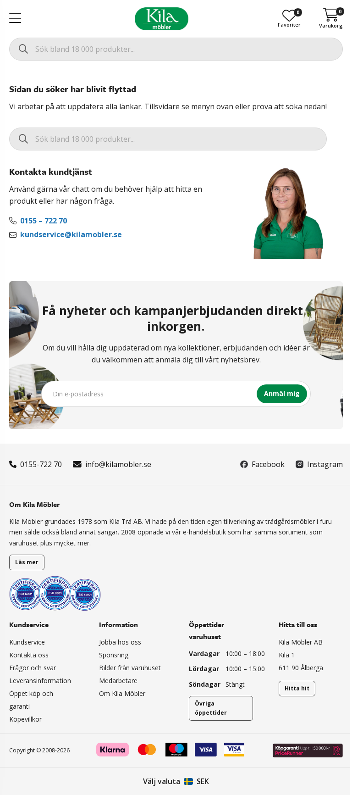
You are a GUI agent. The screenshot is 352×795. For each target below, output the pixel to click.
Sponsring (113, 654)
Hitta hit (297, 688)
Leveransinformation (40, 680)
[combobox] (176, 49)
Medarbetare (118, 680)
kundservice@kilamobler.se (71, 234)
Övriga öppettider (211, 708)
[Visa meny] (15, 19)
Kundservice (27, 642)
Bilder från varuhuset (130, 667)
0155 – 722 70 (43, 221)
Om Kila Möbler (122, 693)
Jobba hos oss (120, 642)
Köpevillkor (25, 719)
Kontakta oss (29, 654)
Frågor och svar (32, 667)
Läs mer (26, 562)
